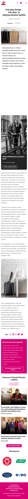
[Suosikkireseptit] (21, 3)
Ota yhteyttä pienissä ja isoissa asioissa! (13, 369)
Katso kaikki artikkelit (14, 446)
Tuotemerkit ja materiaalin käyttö (14, 488)
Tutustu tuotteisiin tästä (10, 167)
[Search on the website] (17, 3)
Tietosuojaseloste (14, 485)
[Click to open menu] (26, 3)
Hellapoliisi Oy (14, 490)
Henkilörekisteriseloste (14, 487)
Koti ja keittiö (14, 384)
